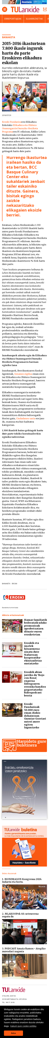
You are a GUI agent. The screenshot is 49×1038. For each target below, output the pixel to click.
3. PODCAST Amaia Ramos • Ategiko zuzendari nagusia (24, 950)
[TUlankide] (25, 9)
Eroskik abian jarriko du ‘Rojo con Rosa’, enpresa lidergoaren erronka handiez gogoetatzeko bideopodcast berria (35, 683)
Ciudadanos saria (25, 418)
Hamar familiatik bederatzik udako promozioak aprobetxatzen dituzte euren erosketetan (35, 627)
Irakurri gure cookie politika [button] (23, 1026)
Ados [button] (13, 1033)
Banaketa (6, 583)
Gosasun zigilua (23, 374)
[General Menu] (4, 9)
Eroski (14, 583)
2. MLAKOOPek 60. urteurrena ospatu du (20, 915)
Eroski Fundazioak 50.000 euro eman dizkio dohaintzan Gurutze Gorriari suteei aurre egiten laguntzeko (35, 715)
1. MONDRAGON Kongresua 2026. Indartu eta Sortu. (22, 880)
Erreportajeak (12, 18)
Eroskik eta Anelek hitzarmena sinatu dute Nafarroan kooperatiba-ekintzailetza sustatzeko (33, 653)
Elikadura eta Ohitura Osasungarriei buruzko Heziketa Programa (20, 128)
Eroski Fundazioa (11, 122)
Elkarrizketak (34, 18)
